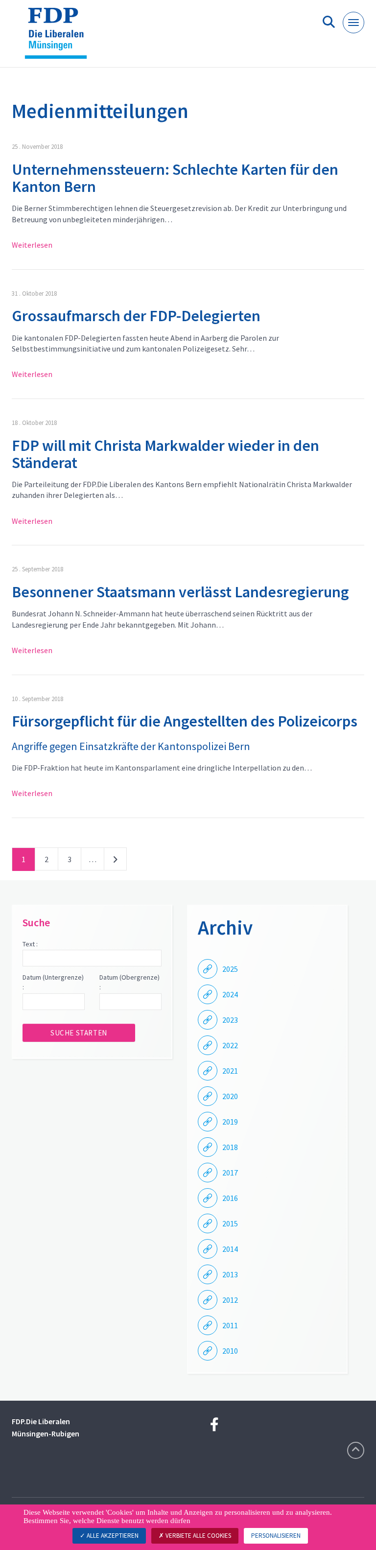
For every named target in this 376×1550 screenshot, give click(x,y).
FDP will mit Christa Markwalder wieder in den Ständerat (165, 454)
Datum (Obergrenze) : (129, 982)
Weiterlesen (32, 245)
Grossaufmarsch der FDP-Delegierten (136, 316)
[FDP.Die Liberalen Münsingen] (59, 37)
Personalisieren (276, 1535)
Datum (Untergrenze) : (53, 982)
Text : (30, 943)
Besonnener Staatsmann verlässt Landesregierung (180, 592)
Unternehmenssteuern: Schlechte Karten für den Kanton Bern (175, 178)
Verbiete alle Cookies (197, 1535)
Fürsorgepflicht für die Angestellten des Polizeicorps (184, 721)
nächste (115, 861)
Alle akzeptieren (112, 1535)
